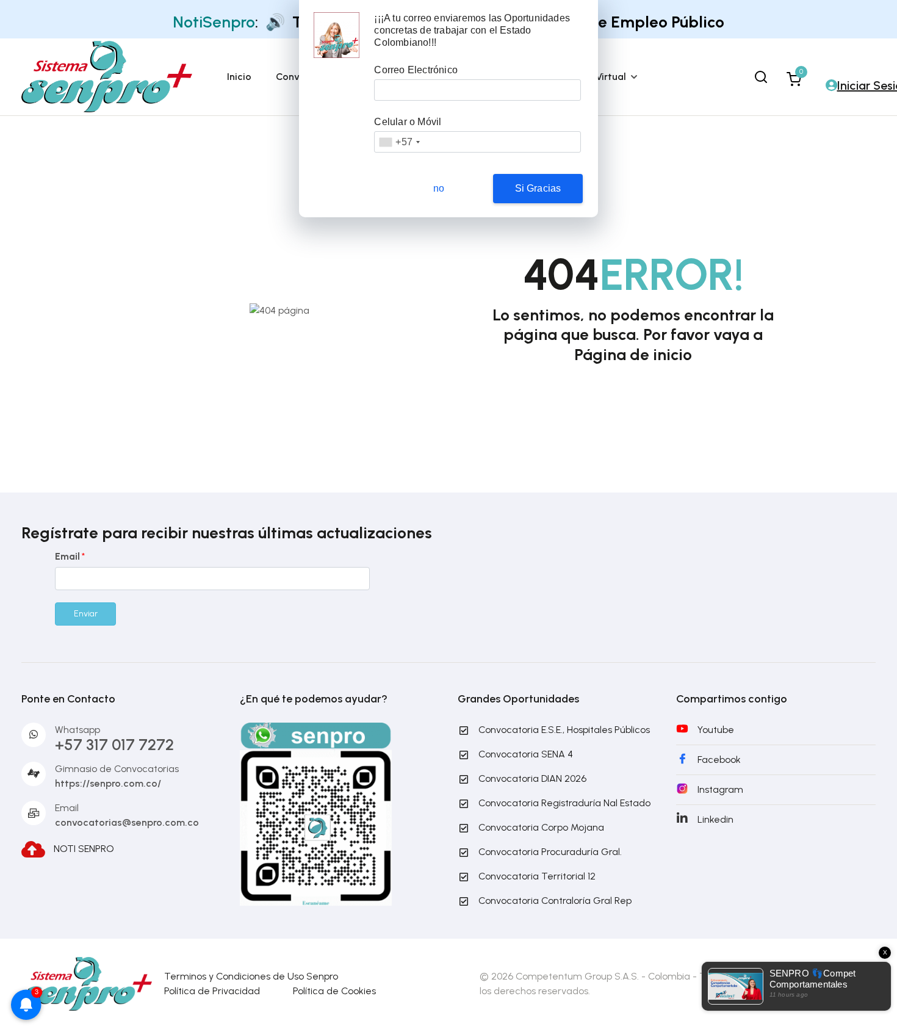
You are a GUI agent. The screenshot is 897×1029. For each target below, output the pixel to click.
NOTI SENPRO (84, 848)
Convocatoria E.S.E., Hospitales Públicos (564, 729)
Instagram (720, 789)
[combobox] (399, 142)
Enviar (86, 613)
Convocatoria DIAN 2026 (532, 778)
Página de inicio (633, 354)
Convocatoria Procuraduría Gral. (550, 852)
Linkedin (715, 819)
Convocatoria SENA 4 (525, 754)
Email (70, 556)
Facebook (719, 759)
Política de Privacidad (212, 991)
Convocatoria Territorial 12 (537, 876)
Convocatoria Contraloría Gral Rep (555, 900)
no (438, 188)
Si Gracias (538, 188)
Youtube (715, 729)
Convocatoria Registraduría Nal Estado (564, 803)
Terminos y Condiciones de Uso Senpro (251, 976)
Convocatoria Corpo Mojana (541, 827)
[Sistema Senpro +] (106, 76)
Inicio (239, 76)
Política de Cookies (334, 991)
